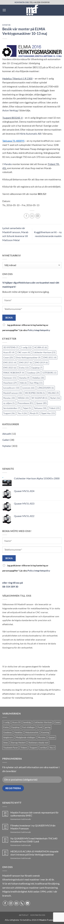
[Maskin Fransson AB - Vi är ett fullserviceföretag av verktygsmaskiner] (32, 10)
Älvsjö (34, 413)
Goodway (33, 372)
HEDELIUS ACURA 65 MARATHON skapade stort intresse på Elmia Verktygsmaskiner (34, 853)
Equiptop (37, 367)
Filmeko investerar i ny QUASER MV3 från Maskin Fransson (32, 827)
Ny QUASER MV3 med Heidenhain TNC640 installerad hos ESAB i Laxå (33, 840)
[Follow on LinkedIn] (27, 903)
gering (47, 727)
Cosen (8, 357)
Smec (5, 742)
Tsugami (9, 413)
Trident (54, 408)
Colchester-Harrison (44, 352)
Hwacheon (10, 383)
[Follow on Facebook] (5, 903)
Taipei (27, 408)
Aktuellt (6, 433)
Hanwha (24, 378)
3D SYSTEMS (10, 347)
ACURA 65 (40, 347)
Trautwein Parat (10, 747)
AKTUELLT (24, 915)
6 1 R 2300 (17, 78)
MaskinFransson (12, 393)
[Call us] (22, 903)
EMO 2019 (41, 362)
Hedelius (38, 378)
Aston (10, 110)
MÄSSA (23, 398)
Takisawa (40, 408)
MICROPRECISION (35, 393)
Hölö (23, 383)
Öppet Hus (48, 413)
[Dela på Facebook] (26, 215)
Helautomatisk (31, 732)
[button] (4, 10)
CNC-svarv (23, 352)
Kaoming (45, 732)
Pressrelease (25, 403)
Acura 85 (8, 352)
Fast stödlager (28, 727)
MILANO (53, 393)
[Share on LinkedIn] (37, 215)
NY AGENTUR (40, 398)
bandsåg (27, 722)
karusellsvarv (11, 388)
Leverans (28, 388)
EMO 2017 (25, 362)
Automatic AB (30, 133)
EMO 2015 (9, 362)
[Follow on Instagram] (10, 903)
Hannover (9, 378)
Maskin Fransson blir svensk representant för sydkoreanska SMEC (34, 814)
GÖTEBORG (50, 372)
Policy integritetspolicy (39, 330)
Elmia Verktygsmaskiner (28, 357)
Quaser (41, 403)
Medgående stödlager (25, 737)
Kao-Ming (36, 383)
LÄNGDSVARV (45, 388)
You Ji (22, 413)
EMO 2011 (49, 357)
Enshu (24, 367)
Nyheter (6, 25)
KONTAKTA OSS (21, 2)
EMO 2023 (9, 367)
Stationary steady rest (38, 742)
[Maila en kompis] (32, 215)
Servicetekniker (11, 408)
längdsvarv (8, 737)
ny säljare (9, 403)
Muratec (9, 398)
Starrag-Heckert (18, 742)
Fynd (40, 727)
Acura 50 (16, 722)
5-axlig (26, 347)
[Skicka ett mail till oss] (16, 903)
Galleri (5, 439)
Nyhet (55, 398)
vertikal (43, 747)
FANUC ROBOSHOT (13, 372)
